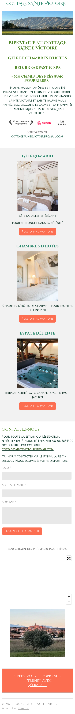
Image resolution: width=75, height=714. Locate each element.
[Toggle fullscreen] (69, 558)
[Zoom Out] (69, 601)
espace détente (37, 333)
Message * (9, 502)
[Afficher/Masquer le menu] (71, 3)
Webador (37, 685)
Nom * (6, 467)
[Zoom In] (69, 596)
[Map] (37, 580)
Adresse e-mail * (14, 485)
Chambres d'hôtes (37, 246)
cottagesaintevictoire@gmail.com (37, 136)
